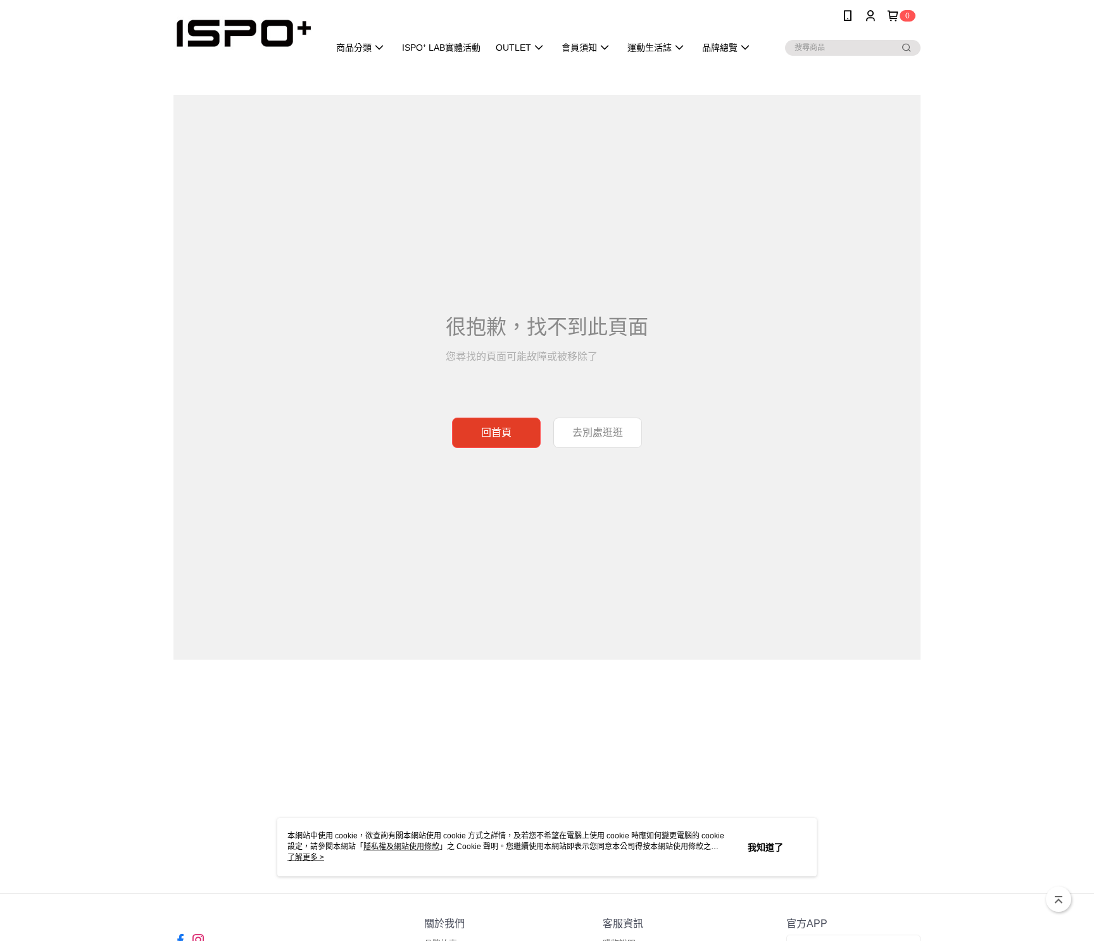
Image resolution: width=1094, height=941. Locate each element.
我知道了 (765, 847)
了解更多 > (305, 857)
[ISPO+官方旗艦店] (243, 33)
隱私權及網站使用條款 (401, 846)
